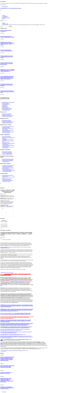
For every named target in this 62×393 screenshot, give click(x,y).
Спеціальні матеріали (5, 142)
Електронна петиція (3, 247)
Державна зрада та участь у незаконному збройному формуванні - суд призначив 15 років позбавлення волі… (7, 70)
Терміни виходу (5, 106)
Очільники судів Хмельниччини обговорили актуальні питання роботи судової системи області (7, 387)
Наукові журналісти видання (7, 108)
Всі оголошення (5, 6)
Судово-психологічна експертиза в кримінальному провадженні (8, 166)
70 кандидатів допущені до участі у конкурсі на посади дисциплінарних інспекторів (6, 85)
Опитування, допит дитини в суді (8, 159)
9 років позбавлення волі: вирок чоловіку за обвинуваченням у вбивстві (7, 37)
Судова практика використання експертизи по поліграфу (7, 181)
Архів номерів (4, 105)
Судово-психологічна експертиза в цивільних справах (8, 167)
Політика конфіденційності (6, 109)
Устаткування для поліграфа (7, 151)
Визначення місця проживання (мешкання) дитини (7, 161)
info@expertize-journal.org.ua (7, 203)
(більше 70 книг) (13, 334)
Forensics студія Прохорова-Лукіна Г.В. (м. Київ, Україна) (8, 132)
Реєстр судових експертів (6, 136)
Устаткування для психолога (7, 152)
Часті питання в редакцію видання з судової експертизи (8, 145)
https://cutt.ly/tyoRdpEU (4, 284)
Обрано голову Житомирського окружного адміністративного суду (6, 50)
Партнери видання (5, 107)
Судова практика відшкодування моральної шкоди (7, 175)
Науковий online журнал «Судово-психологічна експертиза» (13, 350)
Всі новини (4, 391)
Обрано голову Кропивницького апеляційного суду (6, 31)
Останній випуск (5, 104)
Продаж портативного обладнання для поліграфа (8, 313)
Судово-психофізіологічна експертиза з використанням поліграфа (8, 171)
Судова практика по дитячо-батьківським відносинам (7, 179)
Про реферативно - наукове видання (8, 102)
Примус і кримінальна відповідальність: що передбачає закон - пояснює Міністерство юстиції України (7, 366)
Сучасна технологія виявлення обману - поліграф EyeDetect (7, 154)
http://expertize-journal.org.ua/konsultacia (17, 281)
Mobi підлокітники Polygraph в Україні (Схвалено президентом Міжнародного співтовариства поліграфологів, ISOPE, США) (15, 314)
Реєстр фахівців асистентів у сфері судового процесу (8, 147)
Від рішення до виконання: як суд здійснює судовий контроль (6, 373)
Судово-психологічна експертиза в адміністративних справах (8, 169)
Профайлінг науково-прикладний (7, 115)
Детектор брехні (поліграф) (6, 113)
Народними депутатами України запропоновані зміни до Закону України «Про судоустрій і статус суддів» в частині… (7, 43)
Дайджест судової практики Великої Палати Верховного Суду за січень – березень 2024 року (6, 63)
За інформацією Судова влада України (6, 272)
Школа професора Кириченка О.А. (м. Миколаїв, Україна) (8, 127)
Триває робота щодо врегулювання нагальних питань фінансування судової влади (7, 91)
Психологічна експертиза (6, 114)
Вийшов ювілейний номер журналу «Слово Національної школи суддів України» (6, 56)
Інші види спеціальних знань (7, 116)
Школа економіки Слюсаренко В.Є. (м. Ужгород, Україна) (8, 130)
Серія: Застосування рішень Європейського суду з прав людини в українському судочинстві (16, 332)
